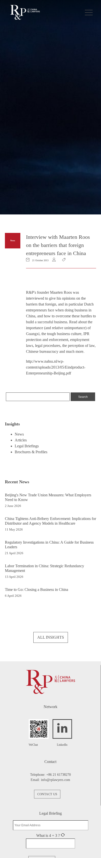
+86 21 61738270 (58, 775)
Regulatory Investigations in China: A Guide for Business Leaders (49, 544)
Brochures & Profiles (31, 452)
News (12, 241)
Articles (21, 440)
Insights (12, 423)
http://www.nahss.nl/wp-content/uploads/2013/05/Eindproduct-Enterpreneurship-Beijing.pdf (55, 367)
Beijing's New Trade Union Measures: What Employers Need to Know (48, 497)
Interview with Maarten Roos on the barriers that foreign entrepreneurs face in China (58, 245)
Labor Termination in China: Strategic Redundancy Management (44, 568)
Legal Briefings (27, 446)
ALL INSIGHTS (50, 637)
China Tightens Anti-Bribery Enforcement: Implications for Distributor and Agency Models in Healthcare (50, 521)
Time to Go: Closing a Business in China (36, 589)
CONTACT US (47, 794)
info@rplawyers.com (55, 780)
